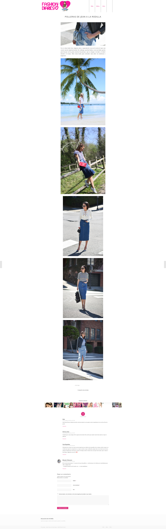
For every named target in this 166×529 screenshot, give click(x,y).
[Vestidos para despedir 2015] (107, 405)
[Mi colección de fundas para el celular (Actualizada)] (68, 405)
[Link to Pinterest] (124, 6)
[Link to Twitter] (114, 6)
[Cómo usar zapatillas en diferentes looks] (97, 405)
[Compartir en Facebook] (64, 394)
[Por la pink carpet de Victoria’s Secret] (78, 405)
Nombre (74, 480)
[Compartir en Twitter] (72, 394)
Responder (64, 426)
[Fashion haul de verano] (1, 264)
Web (73, 489)
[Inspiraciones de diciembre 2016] (117, 405)
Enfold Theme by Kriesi (61, 527)
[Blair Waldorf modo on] (49, 405)
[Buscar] (109, 6)
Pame (78, 385)
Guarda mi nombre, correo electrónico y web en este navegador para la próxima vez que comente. (75, 494)
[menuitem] (92, 6)
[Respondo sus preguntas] (165, 264)
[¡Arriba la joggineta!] (58, 405)
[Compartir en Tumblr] (94, 394)
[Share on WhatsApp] (79, 394)
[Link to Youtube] (120, 6)
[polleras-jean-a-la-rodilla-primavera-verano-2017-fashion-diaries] (83, 34)
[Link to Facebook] (118, 6)
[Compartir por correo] (101, 394)
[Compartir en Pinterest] (86, 394)
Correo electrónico (76, 485)
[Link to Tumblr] (122, 6)
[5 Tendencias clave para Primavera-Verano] (88, 405)
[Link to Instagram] (116, 6)
